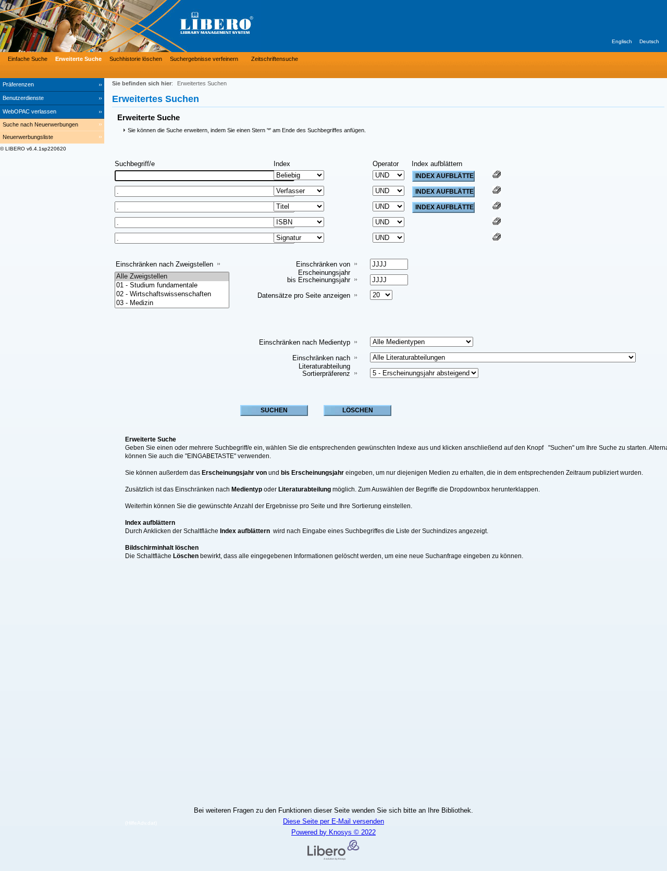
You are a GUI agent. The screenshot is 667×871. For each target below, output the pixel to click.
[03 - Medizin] (172, 303)
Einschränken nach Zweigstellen (164, 264)
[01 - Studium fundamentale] (172, 285)
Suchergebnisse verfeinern (204, 59)
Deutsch (649, 41)
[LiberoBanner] (156, 26)
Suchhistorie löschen (135, 59)
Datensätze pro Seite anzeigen (303, 295)
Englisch (622, 41)
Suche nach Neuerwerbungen (40, 124)
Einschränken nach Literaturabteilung (321, 362)
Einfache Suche (27, 59)
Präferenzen (18, 84)
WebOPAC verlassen (29, 111)
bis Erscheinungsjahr (318, 280)
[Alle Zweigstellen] (172, 276)
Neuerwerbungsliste (28, 137)
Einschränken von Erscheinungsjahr (323, 268)
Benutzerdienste (23, 98)
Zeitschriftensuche (274, 59)
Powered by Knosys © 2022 (333, 832)
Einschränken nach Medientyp (304, 342)
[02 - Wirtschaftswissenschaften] (172, 294)
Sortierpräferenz (326, 373)
